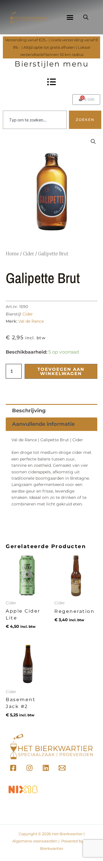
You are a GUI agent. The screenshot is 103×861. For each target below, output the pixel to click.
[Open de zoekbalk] (86, 17)
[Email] (62, 767)
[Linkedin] (45, 767)
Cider (28, 253)
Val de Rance (31, 321)
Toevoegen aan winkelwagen (60, 371)
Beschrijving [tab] (29, 410)
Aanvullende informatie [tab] (43, 424)
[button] (70, 17)
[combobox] (35, 120)
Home (12, 253)
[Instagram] (29, 767)
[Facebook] (13, 767)
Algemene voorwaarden (35, 841)
